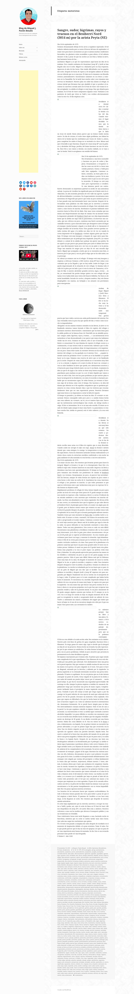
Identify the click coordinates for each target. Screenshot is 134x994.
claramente (71, 874)
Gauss (64, 908)
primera (64, 947)
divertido (90, 891)
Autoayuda (22, 60)
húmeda (74, 911)
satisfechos (95, 960)
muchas (78, 932)
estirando (60, 900)
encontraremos (61, 895)
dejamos (63, 885)
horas (59, 911)
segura (59, 962)
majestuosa (78, 926)
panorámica (89, 938)
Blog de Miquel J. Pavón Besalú (27, 29)
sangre (89, 960)
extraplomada (77, 902)
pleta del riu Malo (66, 945)
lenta (82, 923)
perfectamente (83, 941)
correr (79, 882)
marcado (75, 928)
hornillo (63, 911)
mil (78, 930)
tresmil (78, 971)
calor (105, 869)
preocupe (97, 945)
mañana (94, 926)
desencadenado (85, 887)
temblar (81, 968)
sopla (65, 966)
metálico (59, 930)
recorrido (73, 954)
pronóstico (68, 949)
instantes (105, 917)
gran (95, 908)
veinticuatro (77, 973)
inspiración (93, 917)
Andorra (106, 855)
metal (105, 928)
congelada (75, 878)
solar (58, 966)
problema (89, 947)
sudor (93, 966)
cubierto (69, 883)
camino (65, 870)
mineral (82, 930)
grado (91, 908)
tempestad (95, 968)
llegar (96, 925)
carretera (102, 870)
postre (86, 945)
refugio (98, 954)
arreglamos (66, 859)
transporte (101, 969)
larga (58, 923)
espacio (82, 897)
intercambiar (88, 919)
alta (77, 855)
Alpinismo (95, 848)
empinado (90, 893)
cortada (89, 882)
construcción (81, 880)
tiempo (59, 969)
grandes (104, 908)
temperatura (88, 968)
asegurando (60, 861)
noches (69, 936)
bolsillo (100, 865)
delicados (69, 885)
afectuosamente (79, 854)
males (86, 926)
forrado (95, 904)
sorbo (75, 966)
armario (59, 859)
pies (76, 943)
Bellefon (63, 865)
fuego (83, 906)
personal (99, 941)
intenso (65, 919)
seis (63, 962)
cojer (88, 874)
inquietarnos (79, 917)
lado (94, 921)
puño (65, 951)
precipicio (91, 945)
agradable (100, 854)
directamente (83, 891)
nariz (99, 932)
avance (93, 861)
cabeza (103, 867)
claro (76, 874)
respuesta (60, 958)
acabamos (68, 852)
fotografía (101, 904)
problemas (96, 947)
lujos (58, 926)
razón (86, 953)
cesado (87, 872)
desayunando (70, 887)
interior (59, 921)
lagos (97, 921)
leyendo (103, 923)
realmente (99, 953)
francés (59, 906)
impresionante (102, 913)
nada (91, 932)
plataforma (100, 943)
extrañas (65, 902)
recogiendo (60, 954)
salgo (63, 960)
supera (102, 966)
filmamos (64, 904)
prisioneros (76, 947)
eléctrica (64, 893)
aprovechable (85, 857)
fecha (59, 904)
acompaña (100, 852)
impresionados (92, 913)
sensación (68, 962)
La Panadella (88, 921)
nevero (95, 934)
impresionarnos (62, 915)
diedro (105, 889)
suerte (97, 966)
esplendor (76, 898)
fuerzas (91, 906)
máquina (69, 928)
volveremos (68, 975)
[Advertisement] (28, 121)
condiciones (60, 878)
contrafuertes (61, 882)
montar (59, 932)
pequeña (64, 941)
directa (77, 891)
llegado (92, 925)
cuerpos (83, 883)
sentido (93, 962)
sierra (106, 962)
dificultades (70, 891)
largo (62, 923)
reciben (104, 953)
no (62, 936)
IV (65, 921)
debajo (99, 883)
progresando (61, 949)
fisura (105, 722)
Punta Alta (88, 515)
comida (69, 876)
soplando (70, 966)
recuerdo (79, 954)
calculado (70, 869)
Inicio (20, 44)
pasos (87, 940)
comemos (101, 874)
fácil (83, 902)
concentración (103, 876)
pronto (74, 949)
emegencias (77, 893)
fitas (87, 904)
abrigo (94, 850)
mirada (87, 930)
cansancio (81, 870)
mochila (92, 930)
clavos (80, 874)
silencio (73, 964)
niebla (105, 934)
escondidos (65, 897)
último (98, 971)
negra (86, 934)
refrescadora (92, 954)
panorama (83, 938)
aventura (97, 861)
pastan (92, 940)
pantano (96, 938)
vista (63, 975)
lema (78, 923)
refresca (85, 954)
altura (80, 855)
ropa (85, 958)
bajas (80, 863)
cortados (94, 882)
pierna (72, 943)
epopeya (96, 895)
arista (106, 857)
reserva (100, 956)
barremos (98, 863)
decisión (103, 883)
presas (59, 947)
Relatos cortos (23, 57)
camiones (71, 870)
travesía (70, 971)
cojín (91, 874)
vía (99, 973)
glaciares (81, 908)
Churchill (102, 872)
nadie (95, 932)
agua (58, 855)
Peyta (59, 943)
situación (95, 964)
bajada (63, 863)
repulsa (82, 956)
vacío (58, 973)
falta (95, 902)
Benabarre (70, 865)
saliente (73, 960)
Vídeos (21, 54)
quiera (95, 951)
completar (89, 876)
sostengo (85, 966)
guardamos (79, 910)
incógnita (92, 915)
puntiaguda (77, 951)
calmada (100, 869)
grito (63, 910)
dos (104, 891)
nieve (59, 936)
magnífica (71, 926)
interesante (101, 919)
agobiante (87, 854)
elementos (70, 893)
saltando (79, 960)
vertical (95, 973)
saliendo (68, 960)
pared (64, 940)
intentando (71, 919)
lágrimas (102, 921)
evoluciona (87, 900)
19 (77, 850)
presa (102, 945)
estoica (66, 900)
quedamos (90, 951)
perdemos (71, 941)
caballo (99, 867)
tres (74, 971)
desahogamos (82, 885)
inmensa (59, 917)
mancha (100, 926)
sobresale (101, 964)
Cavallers (72, 872)
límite (62, 925)
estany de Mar (100, 898)
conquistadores (83, 878)
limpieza (71, 925)
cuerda (74, 883)
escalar (100, 555)
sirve (90, 964)
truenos (86, 971)
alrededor (72, 855)
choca (97, 872)
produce (102, 947)
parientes (74, 940)
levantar (98, 923)
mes (102, 928)
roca (82, 958)
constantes (74, 880)
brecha (75, 867)
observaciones (92, 936)
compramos (95, 876)
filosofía (72, 904)
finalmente (78, 904)
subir (89, 966)
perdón (76, 941)
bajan (71, 863)
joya (74, 921)
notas (73, 936)
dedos (59, 885)
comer (65, 876)
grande (99, 908)
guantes (72, 910)
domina (96, 891)
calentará (80, 869)
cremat (104, 882)
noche (65, 936)
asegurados (99, 859)
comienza (74, 876)
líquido (76, 925)
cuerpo (79, 883)
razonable (92, 953)
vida (105, 973)
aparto (78, 857)
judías (78, 921)
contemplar (89, 880)
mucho (83, 932)
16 (73, 850)
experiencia (100, 900)
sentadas (81, 962)
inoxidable (72, 917)
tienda (64, 969)
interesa (95, 919)
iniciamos (102, 915)
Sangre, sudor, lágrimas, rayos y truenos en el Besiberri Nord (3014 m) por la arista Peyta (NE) (82, 34)
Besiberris (78, 234)
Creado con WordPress (64, 990)
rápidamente (61, 953)
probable (83, 947)
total (83, 969)
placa (91, 943)
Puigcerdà (60, 951)
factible (87, 902)
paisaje (71, 938)
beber (59, 865)
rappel (67, 953)
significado (60, 964)
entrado (81, 895)
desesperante (103, 887)
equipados (103, 895)
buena (84, 867)
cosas (99, 882)
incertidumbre (71, 915)
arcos (102, 857)
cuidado (89, 883)
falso (91, 902)
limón (66, 925)
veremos (90, 973)
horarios (103, 910)
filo (68, 904)
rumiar (59, 960)
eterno (81, 900)
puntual (84, 951)
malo (90, 926)
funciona (97, 906)
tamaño (59, 968)
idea (95, 911)
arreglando (73, 859)
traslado (59, 971)
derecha (75, 885)
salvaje (84, 960)
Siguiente (41, 214)
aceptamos (88, 852)
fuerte (87, 906)
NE (74, 934)
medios (89, 928)
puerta (103, 949)
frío (75, 906)
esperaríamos (68, 898)
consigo (102, 878)
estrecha (70, 900)
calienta (86, 869)
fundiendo (103, 906)
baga (58, 863)
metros (75, 930)
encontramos (97, 893)
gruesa (68, 910)
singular (86, 964)
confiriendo (68, 878)
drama (59, 893)
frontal (79, 906)
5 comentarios (78, 975)
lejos (75, 923)
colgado (95, 874)
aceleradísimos (80, 852)
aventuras (104, 861)
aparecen (73, 857)
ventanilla (84, 973)
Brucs (79, 867)
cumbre (94, 883)
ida (92, 911)
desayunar (77, 887)
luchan (104, 925)
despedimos (71, 889)
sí (103, 962)
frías (71, 906)
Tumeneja (92, 971)
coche (84, 874)
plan (94, 943)
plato (105, 943)
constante (67, 880)
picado (63, 943)
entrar (92, 895)
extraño (70, 902)
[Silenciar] (34, 259)
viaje (102, 973)
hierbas (98, 910)
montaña (103, 930)
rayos (83, 953)
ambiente (90, 855)
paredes (68, 940)
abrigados (88, 850)
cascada (67, 872)
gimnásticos (70, 908)
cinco (58, 874)
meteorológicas (67, 930)
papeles (101, 938)
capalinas (87, 870)
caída (65, 869)
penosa (59, 941)
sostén (80, 966)
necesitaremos (79, 934)
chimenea (92, 872)
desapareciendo (98, 885)
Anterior (16, 214)
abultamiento (100, 850)
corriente (84, 882)
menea (98, 928)
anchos (101, 855)
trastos (65, 971)
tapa (68, 968)
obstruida (100, 936)
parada (59, 940)
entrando (87, 895)
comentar (60, 876)
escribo (77, 897)
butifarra (93, 867)
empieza (84, 893)
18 (75, 850)
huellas (69, 911)
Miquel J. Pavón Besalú (79, 848)
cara (92, 870)
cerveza (82, 872)
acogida (94, 852)
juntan (82, 921)
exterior (59, 902)
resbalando (88, 956)
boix (96, 865)
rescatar (95, 956)
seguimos (101, 960)
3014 (83, 850)
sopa (62, 966)
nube (77, 936)
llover (99, 925)
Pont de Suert (79, 945)
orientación (60, 938)
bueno (88, 867)
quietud (100, 951)
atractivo (70, 861)
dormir (100, 891)
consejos (97, 878)
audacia (81, 861)
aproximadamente (94, 857)
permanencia (92, 941)
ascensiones (91, 859)
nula (86, 936)
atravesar (75, 861)
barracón (91, 863)
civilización (64, 874)
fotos (106, 904)
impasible (60, 913)
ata (66, 861)
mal (83, 926)
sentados (87, 962)
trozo (82, 971)
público (98, 949)
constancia (60, 880)
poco (73, 945)
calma (96, 869)
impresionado (84, 913)
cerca (77, 872)
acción (73, 852)
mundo (88, 932)
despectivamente (62, 889)
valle (62, 973)
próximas (87, 949)
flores (91, 904)
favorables (105, 902)
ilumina (102, 911)
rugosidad (90, 958)
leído (71, 923)
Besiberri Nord (82, 216)
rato (76, 953)
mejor (93, 928)
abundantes (60, 852)
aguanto (63, 855)
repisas (77, 956)
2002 (90, 848)
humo (84, 911)
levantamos (91, 923)
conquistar (91, 878)
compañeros (81, 876)
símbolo (78, 964)
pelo (106, 940)
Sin (82, 964)
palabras (76, 938)
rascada (72, 953)
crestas (59, 883)
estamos (86, 898)
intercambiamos (79, 919)
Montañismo (102, 848)
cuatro (64, 883)
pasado (80, 940)
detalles (92, 889)
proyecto (92, 949)
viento (59, 975)
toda (71, 969)
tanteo (64, 968)
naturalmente (68, 934)
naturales (104, 932)
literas (81, 925)
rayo (79, 953)
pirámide (80, 943)
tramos (95, 969)
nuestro (82, 936)
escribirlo (72, 897)
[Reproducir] (21, 259)
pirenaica (86, 943)
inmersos (65, 917)
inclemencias (80, 915)
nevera (91, 934)
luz (62, 926)
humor (88, 911)
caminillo (60, 870)
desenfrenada (94, 887)
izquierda (69, 921)
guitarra (88, 910)
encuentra (70, 895)
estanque (92, 898)
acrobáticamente (62, 854)
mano (104, 926)
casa (63, 872)
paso (84, 940)
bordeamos (60, 867)
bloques (92, 865)
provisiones (80, 949)
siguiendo (67, 964)
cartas (59, 872)
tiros (67, 969)
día (96, 889)
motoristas (72, 932)
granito (59, 910)
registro (103, 954)
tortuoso (78, 969)
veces (66, 973)
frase (63, 906)
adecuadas (71, 854)
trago (86, 969)
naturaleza (60, 934)
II (97, 911)
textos (104, 968)
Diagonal (100, 889)
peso (104, 941)
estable (81, 898)
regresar (59, 956)
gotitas (87, 908)
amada (85, 855)
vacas (105, 971)
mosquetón (65, 932)
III (99, 911)
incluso (87, 915)
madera (65, 926)
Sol (105, 964)
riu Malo (77, 958)
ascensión (85, 859)
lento (86, 923)
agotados (93, 854)
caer (62, 869)
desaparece (90, 885)
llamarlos (86, 925)
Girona (76, 908)
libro (58, 925)
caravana (96, 870)
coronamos (73, 882)
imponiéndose (75, 913)
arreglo (79, 859)
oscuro (67, 938)
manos (59, 928)
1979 (79, 850)
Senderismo (66, 850)
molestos (97, 930)
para (106, 938)
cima (106, 872)
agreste (105, 854)
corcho (68, 882)
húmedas (79, 911)
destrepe (86, 889)
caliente (91, 869)
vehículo (70, 973)
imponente (67, 913)
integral (59, 919)
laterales (67, 923)
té (78, 968)
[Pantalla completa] (36, 259)
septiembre (99, 962)
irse (63, 921)
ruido (95, 958)
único (102, 971)
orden (105, 936)
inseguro (86, 917)
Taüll (75, 968)
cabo (58, 869)
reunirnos (72, 958)
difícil (59, 891)
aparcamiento (66, 857)
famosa (99, 902)
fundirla (59, 908)
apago (59, 857)
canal (75, 870)
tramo (90, 969)
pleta (58, 945)
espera (95, 897)
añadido (96, 855)
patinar (97, 940)
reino (73, 956)
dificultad (64, 891)
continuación (96, 880)
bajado (67, 863)
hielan (93, 910)
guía (84, 910)
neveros (100, 934)
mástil (85, 928)
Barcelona (85, 863)
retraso (66, 958)
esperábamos (102, 897)
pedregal (102, 940)
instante (99, 917)
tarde (71, 968)
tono (74, 969)
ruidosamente (101, 958)
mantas (64, 928)
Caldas (75, 869)
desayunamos (61, 887)
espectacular (88, 897)
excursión (93, 900)
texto (100, 968)
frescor (68, 906)
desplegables (79, 889)
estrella (76, 900)
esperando (60, 898)
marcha (80, 928)
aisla (67, 855)
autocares (87, 861)
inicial (97, 915)
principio (70, 947)
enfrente (76, 895)
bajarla (76, 863)
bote (66, 867)
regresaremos (67, 956)
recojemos (67, 954)
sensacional (74, 962)
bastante (103, 863)
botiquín (70, 867)
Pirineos (59, 850)
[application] (28, 255)
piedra (67, 943)
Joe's (37, 329)
